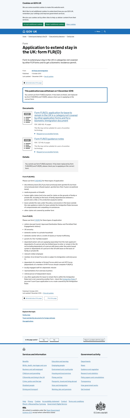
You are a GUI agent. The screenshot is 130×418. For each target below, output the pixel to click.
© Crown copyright (100, 412)
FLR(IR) (37, 220)
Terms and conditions (76, 401)
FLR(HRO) (38, 181)
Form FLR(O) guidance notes (49, 138)
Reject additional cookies (55, 24)
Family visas (70, 36)
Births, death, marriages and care (35, 365)
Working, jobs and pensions (61, 389)
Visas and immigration (59, 385)
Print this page (52, 298)
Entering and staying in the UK (38, 36)
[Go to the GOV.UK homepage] (30, 31)
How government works (89, 385)
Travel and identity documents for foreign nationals (39, 318)
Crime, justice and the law (32, 381)
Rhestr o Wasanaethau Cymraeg (34, 404)
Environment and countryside (62, 369)
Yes (45, 340)
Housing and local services (61, 373)
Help (24, 401)
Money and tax (57, 377)
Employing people (58, 365)
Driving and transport (30, 389)
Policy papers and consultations (92, 377)
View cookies (71, 24)
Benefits (26, 361)
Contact (64, 401)
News (83, 365)
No (56, 340)
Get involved (85, 389)
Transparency (86, 381)
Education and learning (60, 361)
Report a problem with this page (94, 340)
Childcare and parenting (31, 373)
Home (24, 36)
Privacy (30, 401)
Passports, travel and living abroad (64, 381)
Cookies (38, 401)
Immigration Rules (68, 279)
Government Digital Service (57, 404)
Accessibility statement (50, 401)
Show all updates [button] (48, 293)
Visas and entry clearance (57, 36)
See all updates (48, 76)
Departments (86, 361)
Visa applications (28, 321)
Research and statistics (89, 373)
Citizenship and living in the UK (34, 377)
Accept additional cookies (33, 24)
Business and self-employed (33, 369)
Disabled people (28, 385)
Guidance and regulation (90, 369)
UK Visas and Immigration (40, 71)
